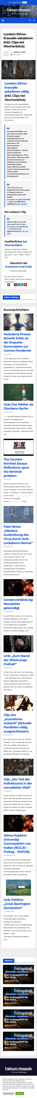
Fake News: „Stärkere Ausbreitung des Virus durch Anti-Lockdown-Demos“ (18, 535)
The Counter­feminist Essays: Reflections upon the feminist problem (16, 467)
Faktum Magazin (18, 10)
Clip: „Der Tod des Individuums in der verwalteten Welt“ (18, 783)
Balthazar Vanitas (20, 52)
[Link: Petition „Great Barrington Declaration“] (18, 895)
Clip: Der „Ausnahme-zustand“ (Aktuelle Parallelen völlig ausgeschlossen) (17, 723)
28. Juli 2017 (22, 204)
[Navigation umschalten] (34, 20)
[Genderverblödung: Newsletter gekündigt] (18, 595)
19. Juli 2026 (11, 1025)
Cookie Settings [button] (8, 1093)
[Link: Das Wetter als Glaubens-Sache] (18, 399)
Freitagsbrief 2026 (22, 971)
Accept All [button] (20, 1093)
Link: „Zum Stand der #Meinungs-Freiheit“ (16, 660)
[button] (30, 20)
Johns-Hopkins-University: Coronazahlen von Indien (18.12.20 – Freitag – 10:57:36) (17, 843)
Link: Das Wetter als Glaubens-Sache (18, 406)
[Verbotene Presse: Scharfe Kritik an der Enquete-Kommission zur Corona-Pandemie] (18, 329)
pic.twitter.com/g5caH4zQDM (18, 199)
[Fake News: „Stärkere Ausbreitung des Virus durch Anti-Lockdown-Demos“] (18, 521)
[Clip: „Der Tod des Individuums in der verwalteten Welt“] (18, 774)
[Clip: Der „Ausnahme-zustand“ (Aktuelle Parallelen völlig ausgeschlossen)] (18, 710)
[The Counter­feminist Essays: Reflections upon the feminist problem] (18, 454)
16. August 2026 (13, 981)
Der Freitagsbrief (10, 971)
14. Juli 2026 (11, 1047)
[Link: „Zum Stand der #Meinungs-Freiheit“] (18, 651)
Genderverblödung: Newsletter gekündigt (18, 604)
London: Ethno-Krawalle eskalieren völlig (16, 87)
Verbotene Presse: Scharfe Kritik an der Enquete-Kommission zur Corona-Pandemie (17, 342)
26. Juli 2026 (11, 1003)
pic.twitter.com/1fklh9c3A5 (17, 227)
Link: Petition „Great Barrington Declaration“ (17, 904)
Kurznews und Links (18, 266)
